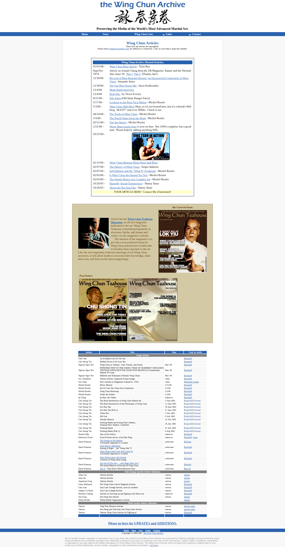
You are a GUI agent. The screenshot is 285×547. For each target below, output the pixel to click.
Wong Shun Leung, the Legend (113, 457)
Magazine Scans (191, 382)
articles (187, 500)
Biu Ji (102, 469)
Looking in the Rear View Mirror (128, 102)
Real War (115, 94)
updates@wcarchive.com (119, 49)
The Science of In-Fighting (111, 440)
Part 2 (137, 74)
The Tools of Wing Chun (123, 114)
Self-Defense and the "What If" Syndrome (133, 171)
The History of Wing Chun (125, 166)
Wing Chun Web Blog (122, 106)
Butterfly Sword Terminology (126, 183)
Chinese (196, 401)
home (195, 437)
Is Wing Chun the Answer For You (129, 175)
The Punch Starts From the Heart (128, 118)
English (188, 358)
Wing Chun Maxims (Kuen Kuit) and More (134, 162)
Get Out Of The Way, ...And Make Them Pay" (119, 463)
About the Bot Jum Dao (123, 187)
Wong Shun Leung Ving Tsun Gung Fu (116, 451)
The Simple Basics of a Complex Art (130, 179)
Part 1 (129, 74)
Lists (141, 530)
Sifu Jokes (115, 98)
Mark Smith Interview (122, 89)
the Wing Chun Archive (153, 533)
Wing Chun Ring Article (123, 66)
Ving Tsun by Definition (110, 446)
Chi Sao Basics (118, 122)
